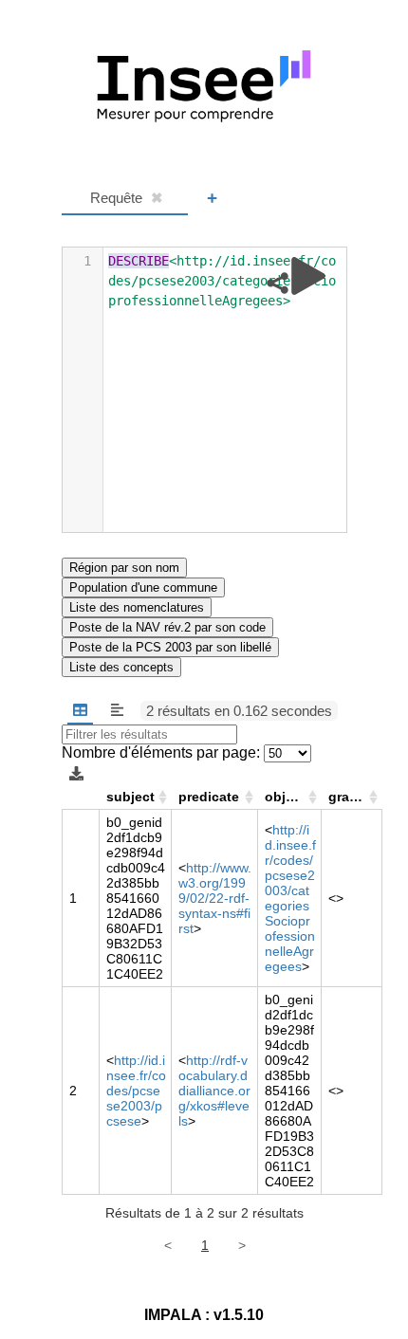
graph (347, 796)
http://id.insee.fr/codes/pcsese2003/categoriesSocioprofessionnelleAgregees (290, 898)
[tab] (125, 198)
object (285, 796)
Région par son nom (124, 567)
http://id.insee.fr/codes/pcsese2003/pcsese (136, 1090)
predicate (208, 796)
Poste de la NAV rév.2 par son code (167, 627)
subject (130, 796)
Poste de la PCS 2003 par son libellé (170, 647)
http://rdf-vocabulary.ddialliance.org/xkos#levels (214, 1090)
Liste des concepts (121, 667)
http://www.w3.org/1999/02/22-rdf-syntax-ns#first (214, 898)
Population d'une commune (143, 587)
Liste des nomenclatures (136, 607)
